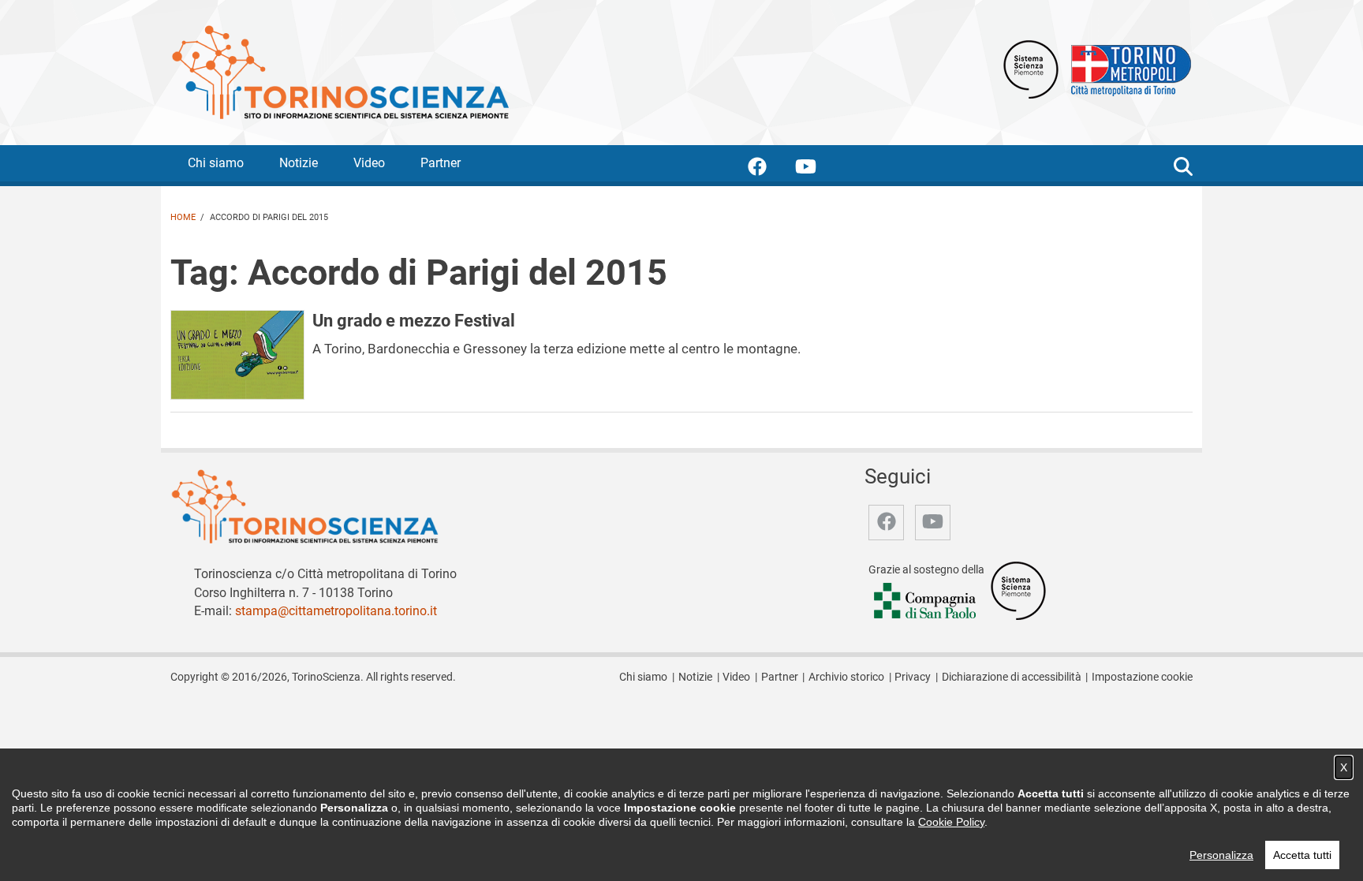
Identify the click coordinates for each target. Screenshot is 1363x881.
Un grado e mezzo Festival (413, 320)
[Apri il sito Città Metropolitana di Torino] (1127, 68)
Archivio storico (846, 677)
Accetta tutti (1302, 855)
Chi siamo (216, 162)
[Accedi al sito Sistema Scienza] (1018, 589)
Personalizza (1221, 855)
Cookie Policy (951, 822)
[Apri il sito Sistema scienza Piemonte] (1031, 68)
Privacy (912, 677)
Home (183, 217)
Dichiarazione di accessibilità (1011, 677)
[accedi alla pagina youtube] (818, 169)
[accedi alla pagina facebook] (770, 169)
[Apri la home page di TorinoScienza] (340, 71)
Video (369, 162)
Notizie (298, 162)
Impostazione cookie (1142, 677)
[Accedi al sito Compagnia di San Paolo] (926, 601)
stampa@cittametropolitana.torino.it (336, 610)
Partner (440, 162)
